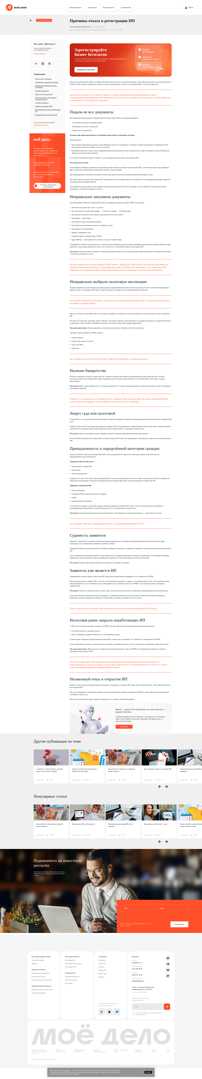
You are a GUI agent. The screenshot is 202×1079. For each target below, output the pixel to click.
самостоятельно (77, 664)
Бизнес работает (108, 7)
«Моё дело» (125, 264)
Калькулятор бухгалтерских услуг (42, 980)
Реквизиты (101, 963)
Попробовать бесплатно (86, 70)
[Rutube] (167, 975)
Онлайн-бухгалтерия (38, 960)
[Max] (167, 958)
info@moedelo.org (138, 981)
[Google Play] (101, 1011)
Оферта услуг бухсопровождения (60, 1050)
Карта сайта (168, 1050)
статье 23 (98, 95)
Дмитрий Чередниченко (82, 27)
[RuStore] (117, 1011)
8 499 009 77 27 (137, 963)
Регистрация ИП (70, 960)
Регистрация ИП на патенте (73, 963)
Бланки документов (71, 980)
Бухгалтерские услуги (38, 976)
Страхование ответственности (138, 1050)
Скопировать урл (49, 63)
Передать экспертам (38, 970)
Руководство (102, 970)
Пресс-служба (102, 973)
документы (134, 118)
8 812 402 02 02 (137, 969)
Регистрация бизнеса (72, 957)
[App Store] (109, 1011)
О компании (102, 957)
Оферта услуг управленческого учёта (99, 1050)
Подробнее (124, 727)
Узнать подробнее (39, 53)
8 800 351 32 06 (137, 975)
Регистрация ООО (70, 967)
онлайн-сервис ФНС (134, 323)
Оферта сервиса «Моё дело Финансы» (79, 1050)
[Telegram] (167, 964)
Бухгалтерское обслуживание (40, 973)
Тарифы (34, 963)
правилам (112, 203)
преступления (111, 541)
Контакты (101, 967)
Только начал (92, 7)
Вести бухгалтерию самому (41, 957)
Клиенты (101, 977)
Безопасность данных (155, 1050)
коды (73, 240)
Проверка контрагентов (72, 976)
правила (74, 232)
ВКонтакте (36, 63)
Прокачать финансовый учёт (41, 986)
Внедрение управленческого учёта (42, 989)
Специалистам (126, 7)
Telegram (43, 63)
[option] (51, 766)
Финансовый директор (38, 993)
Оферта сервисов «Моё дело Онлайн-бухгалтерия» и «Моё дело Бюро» (39, 1051)
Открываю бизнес (75, 7)
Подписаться (179, 924)
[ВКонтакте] (167, 969)
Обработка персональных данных (120, 1050)
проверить (129, 576)
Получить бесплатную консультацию (48, 186)
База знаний (68, 983)
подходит (90, 401)
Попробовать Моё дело (41, 125)
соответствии (90, 236)
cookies (67, 1070)
